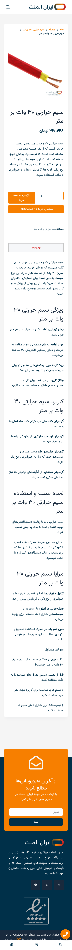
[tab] (36, 247)
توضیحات (36, 247)
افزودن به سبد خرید (21, 197)
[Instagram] (59, 885)
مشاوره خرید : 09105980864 (36, 209)
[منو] (8, 7)
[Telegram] (35, 885)
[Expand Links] (65, 934)
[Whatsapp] (47, 885)
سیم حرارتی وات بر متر (45, 229)
